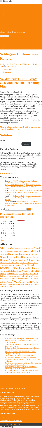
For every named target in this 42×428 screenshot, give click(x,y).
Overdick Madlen (27, 271)
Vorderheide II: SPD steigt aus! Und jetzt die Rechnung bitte (20, 82)
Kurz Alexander (28, 265)
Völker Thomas (11, 284)
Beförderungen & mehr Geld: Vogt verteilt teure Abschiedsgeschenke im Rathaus (23, 186)
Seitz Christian (28, 276)
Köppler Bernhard (10, 267)
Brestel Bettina (8, 251)
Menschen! (9, 46)
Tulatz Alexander (33, 278)
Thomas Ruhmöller (6, 173)
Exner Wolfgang (16, 254)
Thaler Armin (24, 278)
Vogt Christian (22, 281)
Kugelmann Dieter (6, 265)
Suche (2, 209)
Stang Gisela (8, 278)
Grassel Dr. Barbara (10, 257)
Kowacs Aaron (33, 263)
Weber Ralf (20, 284)
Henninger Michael (26, 260)
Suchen (2, 141)
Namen (7, 44)
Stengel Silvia (17, 278)
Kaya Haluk (8, 263)
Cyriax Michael (31, 250)
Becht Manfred (28, 248)
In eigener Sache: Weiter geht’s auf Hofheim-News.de (22, 339)
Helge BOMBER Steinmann (14, 185)
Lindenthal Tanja (28, 268)
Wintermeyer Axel (6, 286)
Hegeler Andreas (8, 260)
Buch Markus (17, 251)
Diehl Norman (4, 254)
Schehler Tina (12, 274)
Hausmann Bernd (30, 257)
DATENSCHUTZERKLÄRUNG (11, 421)
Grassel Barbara (31, 254)
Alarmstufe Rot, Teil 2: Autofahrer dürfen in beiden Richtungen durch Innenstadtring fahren (22, 371)
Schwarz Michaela (14, 276)
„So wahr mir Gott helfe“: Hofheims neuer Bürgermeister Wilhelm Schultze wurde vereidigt (21, 356)
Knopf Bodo (15, 263)
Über (6, 42)
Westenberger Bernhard (32, 284)
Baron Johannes (18, 248)
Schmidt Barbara (24, 274)
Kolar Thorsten (24, 263)
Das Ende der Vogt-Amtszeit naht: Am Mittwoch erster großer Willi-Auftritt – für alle (23, 364)
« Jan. (2, 240)
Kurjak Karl (17, 265)
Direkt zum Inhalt (6, 1)
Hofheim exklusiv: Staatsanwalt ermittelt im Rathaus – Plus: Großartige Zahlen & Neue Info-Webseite (23, 192)
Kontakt (8, 48)
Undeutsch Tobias (6, 282)
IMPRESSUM (4, 417)
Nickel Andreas (14, 271)
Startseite (8, 40)
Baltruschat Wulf (7, 248)
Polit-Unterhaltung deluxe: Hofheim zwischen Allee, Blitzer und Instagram (21, 182)
